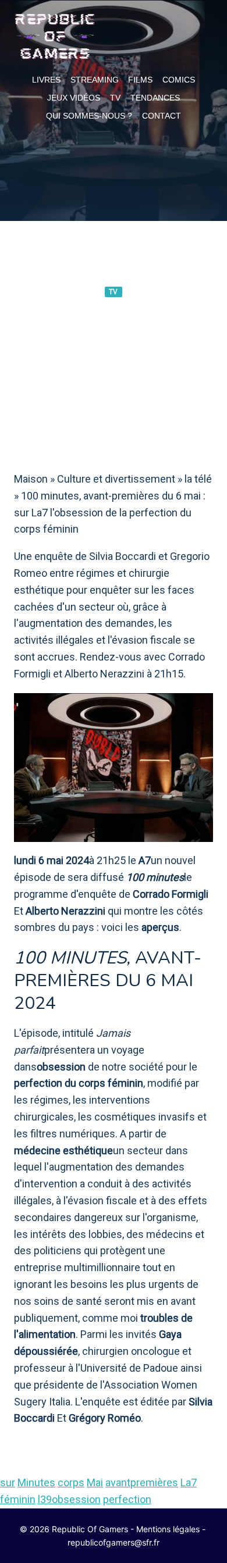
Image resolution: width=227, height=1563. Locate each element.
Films (140, 79)
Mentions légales (168, 1529)
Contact (161, 115)
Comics (178, 79)
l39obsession (69, 1499)
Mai (95, 1482)
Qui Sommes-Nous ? (89, 115)
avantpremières (141, 1482)
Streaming (94, 79)
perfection (127, 1499)
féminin (18, 1499)
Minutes (36, 1482)
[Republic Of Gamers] (54, 37)
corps (71, 1482)
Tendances (155, 97)
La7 (188, 1482)
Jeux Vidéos (73, 97)
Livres (46, 79)
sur (7, 1482)
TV (115, 97)
